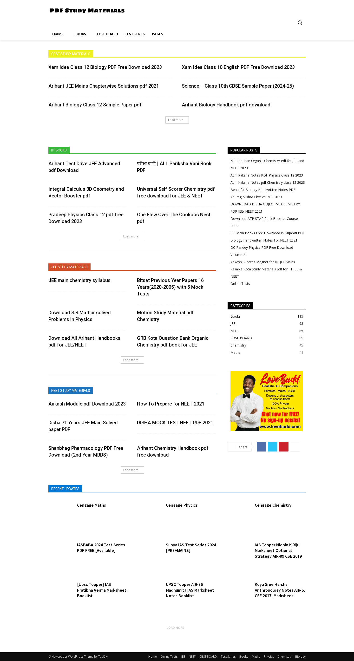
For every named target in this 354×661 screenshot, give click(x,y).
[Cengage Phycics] (149, 515)
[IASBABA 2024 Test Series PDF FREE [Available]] (60, 554)
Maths (256, 656)
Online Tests (169, 656)
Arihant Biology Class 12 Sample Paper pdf (95, 105)
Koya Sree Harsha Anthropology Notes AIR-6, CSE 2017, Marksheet (280, 590)
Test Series (228, 656)
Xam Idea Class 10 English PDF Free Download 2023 (238, 67)
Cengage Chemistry (273, 505)
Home (152, 656)
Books (243, 656)
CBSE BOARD (208, 656)
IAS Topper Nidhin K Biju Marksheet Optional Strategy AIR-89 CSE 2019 (278, 550)
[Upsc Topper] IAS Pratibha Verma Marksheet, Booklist (102, 590)
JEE (183, 656)
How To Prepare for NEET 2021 (170, 404)
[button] (300, 22)
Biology (300, 656)
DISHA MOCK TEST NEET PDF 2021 (175, 422)
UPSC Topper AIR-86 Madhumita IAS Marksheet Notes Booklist (190, 590)
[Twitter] (272, 447)
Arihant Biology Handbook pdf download (226, 105)
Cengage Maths (91, 505)
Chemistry (284, 656)
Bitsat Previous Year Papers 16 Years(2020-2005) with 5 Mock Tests (170, 287)
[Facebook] (261, 447)
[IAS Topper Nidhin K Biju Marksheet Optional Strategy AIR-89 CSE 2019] (238, 554)
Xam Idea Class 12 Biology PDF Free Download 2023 (105, 67)
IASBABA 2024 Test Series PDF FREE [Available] (101, 547)
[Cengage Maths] (60, 515)
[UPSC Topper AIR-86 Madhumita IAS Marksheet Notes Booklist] (149, 594)
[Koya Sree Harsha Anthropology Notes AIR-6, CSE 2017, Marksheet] (238, 594)
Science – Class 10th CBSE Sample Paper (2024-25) (238, 86)
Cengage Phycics (182, 505)
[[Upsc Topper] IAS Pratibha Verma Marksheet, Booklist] (60, 594)
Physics (269, 656)
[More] (295, 447)
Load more (175, 120)
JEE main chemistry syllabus (79, 280)
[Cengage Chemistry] (238, 515)
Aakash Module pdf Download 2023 (87, 404)
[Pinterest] (283, 447)
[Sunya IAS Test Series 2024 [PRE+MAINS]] (149, 554)
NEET (192, 656)
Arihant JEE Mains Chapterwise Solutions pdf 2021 (103, 86)
